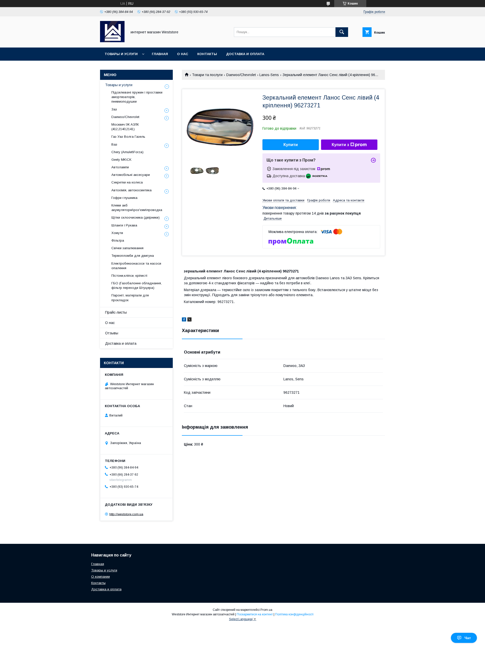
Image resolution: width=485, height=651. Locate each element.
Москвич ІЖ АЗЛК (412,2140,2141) (125, 127)
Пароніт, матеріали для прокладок (130, 297)
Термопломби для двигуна (132, 256)
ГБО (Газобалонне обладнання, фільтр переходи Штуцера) (136, 285)
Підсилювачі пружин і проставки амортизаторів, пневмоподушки (136, 96)
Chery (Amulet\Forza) (127, 152)
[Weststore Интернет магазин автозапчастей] (112, 41)
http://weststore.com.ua (126, 514)
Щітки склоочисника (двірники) (135, 217)
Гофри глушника (124, 198)
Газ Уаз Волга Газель (128, 136)
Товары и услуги (121, 54)
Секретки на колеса (127, 182)
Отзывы (111, 333)
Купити (290, 145)
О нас (182, 54)
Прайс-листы (116, 312)
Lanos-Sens (269, 75)
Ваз (114, 144)
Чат (468, 638)
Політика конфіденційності (294, 614)
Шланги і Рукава (124, 225)
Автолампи (120, 167)
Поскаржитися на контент (255, 614)
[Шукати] (341, 32)
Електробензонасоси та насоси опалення (136, 266)
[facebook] (184, 320)
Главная (160, 54)
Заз (114, 109)
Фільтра (117, 240)
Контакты (207, 54)
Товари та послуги (207, 75)
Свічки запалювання (127, 248)
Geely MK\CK (121, 159)
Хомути (117, 233)
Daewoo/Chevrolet (241, 75)
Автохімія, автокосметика (131, 190)
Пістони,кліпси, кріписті (129, 275)
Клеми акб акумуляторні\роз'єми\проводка (136, 207)
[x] (189, 320)
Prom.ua (266, 610)
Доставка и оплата (245, 54)
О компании (100, 576)
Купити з (340, 145)
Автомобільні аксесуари (130, 175)
